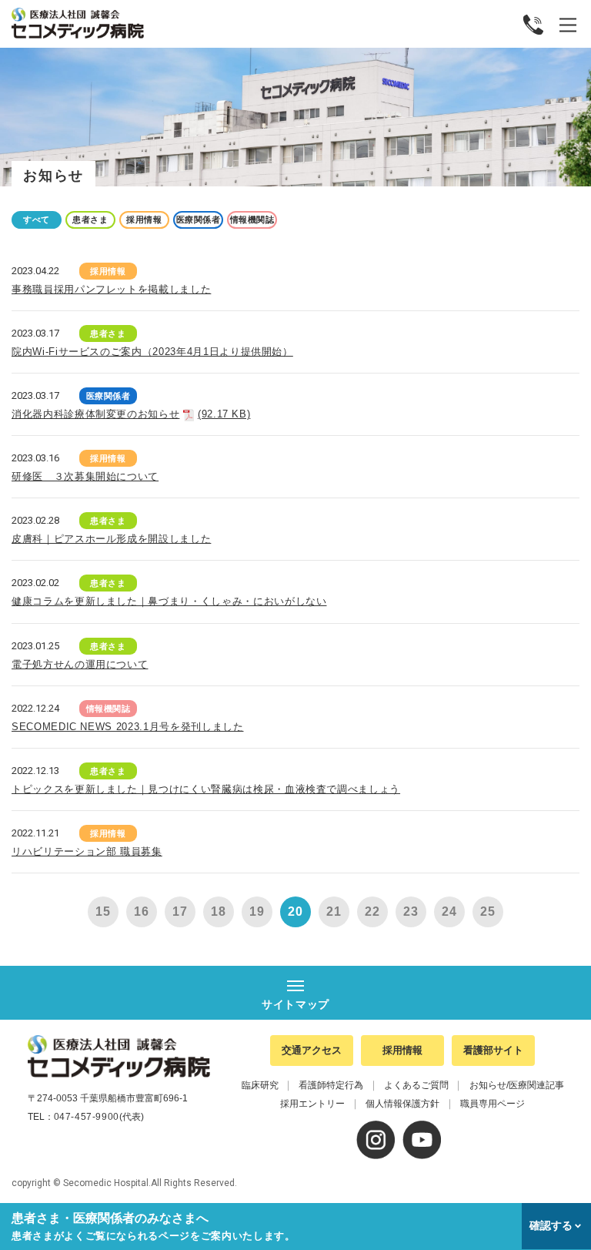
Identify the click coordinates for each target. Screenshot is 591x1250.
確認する (551, 1225)
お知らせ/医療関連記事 (516, 1085)
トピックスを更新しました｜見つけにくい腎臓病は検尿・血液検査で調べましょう (206, 789)
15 (103, 911)
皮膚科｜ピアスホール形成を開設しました (111, 539)
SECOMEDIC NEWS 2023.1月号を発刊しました (128, 726)
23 (411, 911)
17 (180, 911)
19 (257, 911)
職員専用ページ (492, 1103)
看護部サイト (493, 1050)
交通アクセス (312, 1050)
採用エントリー (312, 1103)
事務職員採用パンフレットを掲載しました (111, 289)
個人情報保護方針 (402, 1103)
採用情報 (402, 1050)
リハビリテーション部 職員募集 (87, 851)
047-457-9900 (86, 1116)
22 (372, 911)
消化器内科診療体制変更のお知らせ (131, 414)
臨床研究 (260, 1085)
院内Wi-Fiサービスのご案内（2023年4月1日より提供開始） (152, 351)
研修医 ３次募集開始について (85, 476)
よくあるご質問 (416, 1085)
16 (141, 911)
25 (488, 911)
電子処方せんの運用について (80, 664)
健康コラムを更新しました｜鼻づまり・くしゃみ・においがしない (169, 601)
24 (449, 911)
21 (334, 911)
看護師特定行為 (331, 1085)
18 (218, 911)
